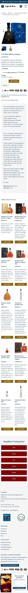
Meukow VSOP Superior (5, 261)
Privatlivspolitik (5, 549)
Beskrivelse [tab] (5, 97)
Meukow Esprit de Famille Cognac (20, 217)
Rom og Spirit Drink (20, 13)
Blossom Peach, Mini (6, 400)
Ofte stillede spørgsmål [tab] (9, 100)
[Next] (24, 31)
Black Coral (20, 173)
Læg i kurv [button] (7, 242)
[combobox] (14, 586)
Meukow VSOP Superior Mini (5, 356)
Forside (3, 13)
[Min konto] (21, 6)
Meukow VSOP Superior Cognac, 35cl (20, 262)
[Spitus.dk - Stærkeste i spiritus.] (10, 6)
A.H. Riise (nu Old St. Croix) (11, 14)
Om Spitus (4, 529)
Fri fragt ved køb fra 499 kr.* (11, 1)
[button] (2, 6)
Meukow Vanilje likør (5, 303)
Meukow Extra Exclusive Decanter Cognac (21, 357)
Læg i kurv (14, 81)
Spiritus (10, 13)
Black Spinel (16, 177)
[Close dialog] (26, 574)
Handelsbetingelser (6, 547)
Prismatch (23, 1)
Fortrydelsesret (5, 545)
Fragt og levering (5, 542)
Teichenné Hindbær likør (19, 303)
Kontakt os (4, 533)
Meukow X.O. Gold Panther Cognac (6, 217)
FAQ (2, 536)
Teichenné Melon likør (20, 400)
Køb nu (5, 85)
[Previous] (3, 31)
